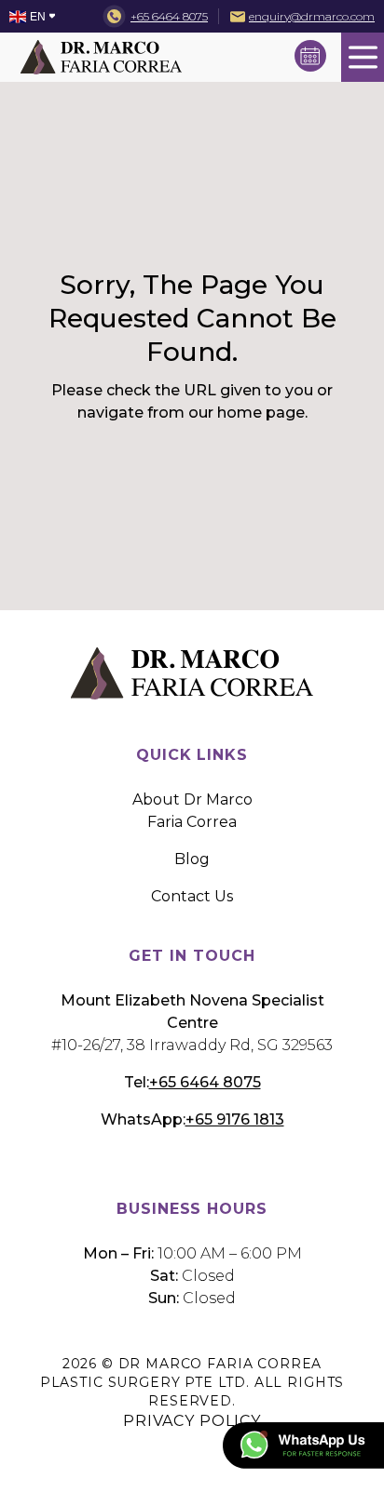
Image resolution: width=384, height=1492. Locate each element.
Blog (192, 859)
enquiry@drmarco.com (312, 16)
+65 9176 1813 (234, 1119)
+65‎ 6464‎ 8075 (169, 16)
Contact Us (192, 896)
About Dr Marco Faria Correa (192, 811)
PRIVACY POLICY (192, 1421)
